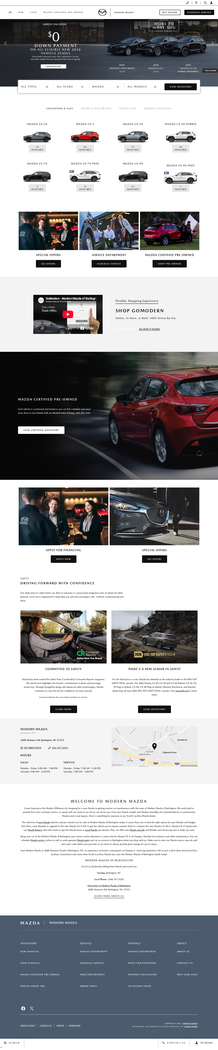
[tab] (59, 108)
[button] (205, 2)
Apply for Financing (142, 963)
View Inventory (181, 87)
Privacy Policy (27, 1025)
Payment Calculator (142, 975)
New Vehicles (29, 951)
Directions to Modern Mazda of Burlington (109, 885)
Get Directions (32, 748)
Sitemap (60, 1025)
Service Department (94, 951)
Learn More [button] (64, 709)
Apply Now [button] (63, 559)
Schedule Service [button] (199, 12)
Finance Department (142, 951)
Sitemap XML (74, 1025)
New (21, 12)
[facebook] (23, 1008)
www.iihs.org (181, 691)
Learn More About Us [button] (109, 896)
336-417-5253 (60, 748)
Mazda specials (137, 830)
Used (33, 12)
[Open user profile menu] (211, 2)
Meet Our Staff (187, 975)
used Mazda (91, 830)
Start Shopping (126, 329)
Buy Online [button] (170, 12)
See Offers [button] (48, 264)
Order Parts (88, 986)
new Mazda (44, 822)
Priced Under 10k (32, 986)
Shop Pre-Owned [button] (169, 264)
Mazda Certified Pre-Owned (40, 975)
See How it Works (149, 329)
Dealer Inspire (191, 1027)
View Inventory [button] (154, 709)
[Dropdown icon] (187, 2)
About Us (183, 951)
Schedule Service (92, 963)
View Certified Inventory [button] (41, 430)
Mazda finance (35, 830)
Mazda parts (83, 840)
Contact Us (185, 963)
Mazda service (37, 840)
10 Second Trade (139, 986)
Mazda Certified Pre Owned (63, 12)
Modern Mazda (190, 1023)
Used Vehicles (30, 963)
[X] (31, 1008)
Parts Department (92, 975)
